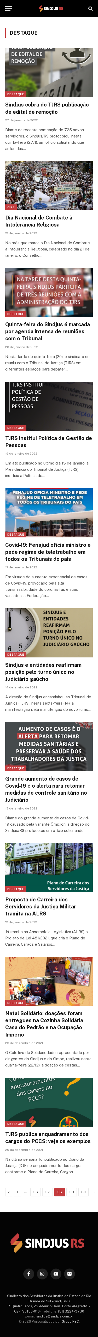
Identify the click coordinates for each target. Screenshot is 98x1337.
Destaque (15, 94)
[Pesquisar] (90, 8)
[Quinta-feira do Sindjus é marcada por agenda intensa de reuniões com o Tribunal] (49, 292)
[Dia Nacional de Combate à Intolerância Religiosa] (49, 185)
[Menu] (8, 8)
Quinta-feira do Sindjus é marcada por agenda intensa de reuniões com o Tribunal (47, 331)
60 (83, 1192)
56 (35, 1192)
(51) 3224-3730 (71, 1311)
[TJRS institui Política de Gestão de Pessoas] (49, 406)
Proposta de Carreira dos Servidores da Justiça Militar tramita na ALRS (40, 906)
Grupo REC (70, 1321)
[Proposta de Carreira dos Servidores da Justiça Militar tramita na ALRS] (49, 867)
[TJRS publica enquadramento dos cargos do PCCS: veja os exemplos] (49, 1102)
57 (47, 1192)
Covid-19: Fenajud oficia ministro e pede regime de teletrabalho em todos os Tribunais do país (48, 552)
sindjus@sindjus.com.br (54, 1316)
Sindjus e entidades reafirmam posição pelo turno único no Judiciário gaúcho (43, 672)
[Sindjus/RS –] (51, 8)
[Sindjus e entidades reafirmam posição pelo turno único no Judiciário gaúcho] (49, 632)
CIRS (11, 207)
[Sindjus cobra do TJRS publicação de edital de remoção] (49, 72)
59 (71, 1192)
